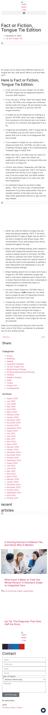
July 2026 (11, 401)
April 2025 (11, 441)
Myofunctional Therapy (16, 369)
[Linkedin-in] (16, 646)
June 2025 (11, 436)
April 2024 (11, 474)
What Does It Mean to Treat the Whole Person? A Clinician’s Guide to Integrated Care (23, 582)
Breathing (11, 358)
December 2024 (13, 452)
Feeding (10, 361)
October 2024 (13, 457)
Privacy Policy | (10, 707)
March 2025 (12, 444)
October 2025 (13, 425)
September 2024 (14, 460)
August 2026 (12, 398)
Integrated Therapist (15, 364)
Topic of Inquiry (9, 676)
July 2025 (11, 433)
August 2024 (12, 463)
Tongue (10, 383)
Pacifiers (10, 375)
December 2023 (13, 484)
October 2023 (13, 490)
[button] (24, 13)
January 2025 (12, 449)
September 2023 (14, 492)
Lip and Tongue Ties (14, 38)
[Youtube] (22, 646)
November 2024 (14, 455)
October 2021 (12, 498)
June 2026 (11, 404)
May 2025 (11, 439)
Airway (10, 356)
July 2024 (11, 466)
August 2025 (12, 431)
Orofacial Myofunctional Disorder (21, 372)
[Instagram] (5, 646)
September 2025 (14, 428)
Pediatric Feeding (14, 377)
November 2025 (14, 423)
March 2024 (12, 476)
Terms (19, 707)
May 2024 (11, 471)
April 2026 (11, 409)
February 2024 (13, 479)
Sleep (9, 380)
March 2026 (12, 412)
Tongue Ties (12, 385)
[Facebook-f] (10, 646)
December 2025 (13, 420)
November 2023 (14, 487)
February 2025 (13, 447)
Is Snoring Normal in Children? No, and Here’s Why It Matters (23, 543)
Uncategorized (13, 388)
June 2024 (11, 468)
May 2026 (11, 406)
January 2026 (12, 417)
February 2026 (13, 414)
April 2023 (11, 495)
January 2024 (12, 482)
